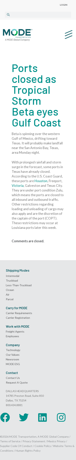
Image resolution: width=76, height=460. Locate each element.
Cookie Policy (42, 446)
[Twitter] (24, 417)
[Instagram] (61, 417)
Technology (13, 350)
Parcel (9, 299)
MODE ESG (13, 364)
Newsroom (12, 359)
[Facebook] (5, 417)
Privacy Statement (34, 441)
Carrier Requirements (19, 313)
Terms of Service (10, 441)
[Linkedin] (42, 417)
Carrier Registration (18, 317)
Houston (40, 181)
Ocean (10, 289)
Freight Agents (15, 331)
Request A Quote (17, 382)
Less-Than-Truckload (19, 285)
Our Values (12, 354)
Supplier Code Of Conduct (16, 446)
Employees (12, 336)
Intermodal (12, 275)
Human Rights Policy (28, 450)
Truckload (12, 280)
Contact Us (13, 377)
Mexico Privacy (56, 441)
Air (7, 294)
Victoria (18, 185)
